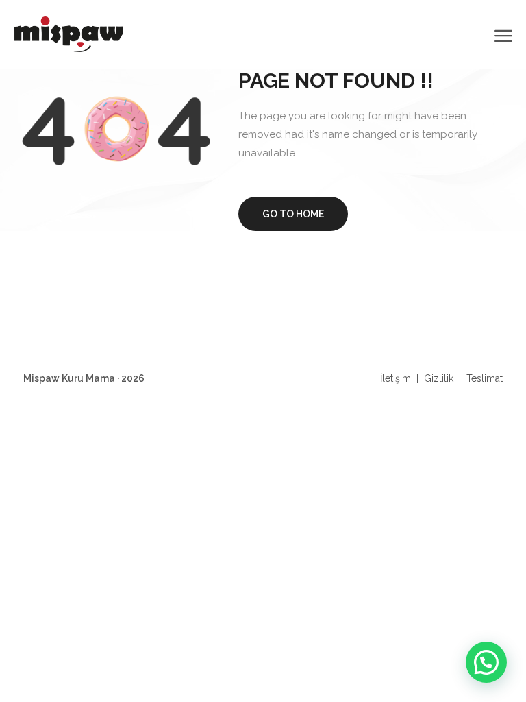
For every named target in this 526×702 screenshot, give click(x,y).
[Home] (68, 33)
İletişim (395, 378)
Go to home (293, 213)
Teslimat (484, 378)
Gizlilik (438, 378)
